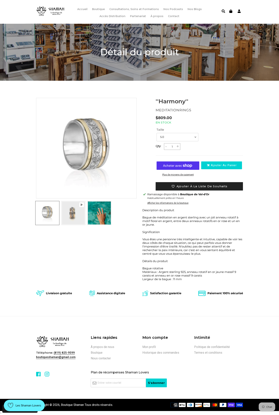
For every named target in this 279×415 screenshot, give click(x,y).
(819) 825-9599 (64, 352)
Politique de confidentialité (212, 347)
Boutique (96, 352)
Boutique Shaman (72, 405)
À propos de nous (102, 347)
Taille (160, 129)
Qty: (158, 146)
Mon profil (149, 347)
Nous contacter (101, 358)
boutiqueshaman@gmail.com (56, 357)
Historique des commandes (160, 352)
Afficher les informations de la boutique (167, 203)
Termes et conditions (208, 352)
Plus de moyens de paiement (178, 174)
